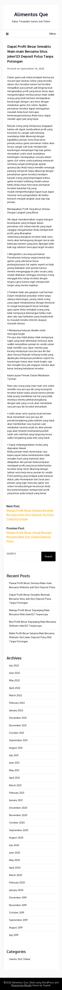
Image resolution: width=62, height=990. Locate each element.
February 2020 (17, 882)
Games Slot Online (19, 959)
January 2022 (16, 710)
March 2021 (15, 785)
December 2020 (18, 807)
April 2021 (14, 777)
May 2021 (14, 770)
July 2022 (14, 665)
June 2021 (14, 762)
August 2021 (15, 747)
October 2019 (16, 912)
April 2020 (15, 867)
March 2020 (15, 875)
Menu (52, 33)
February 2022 (17, 702)
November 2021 (17, 725)
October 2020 (17, 822)
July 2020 (14, 845)
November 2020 (18, 815)
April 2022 (14, 687)
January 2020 (16, 890)
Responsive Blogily (21, 985)
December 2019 (18, 897)
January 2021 (15, 800)
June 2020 (14, 852)
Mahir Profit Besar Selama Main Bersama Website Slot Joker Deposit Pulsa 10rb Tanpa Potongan (31, 637)
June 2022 (14, 672)
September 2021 (18, 740)
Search (11, 553)
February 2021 (16, 792)
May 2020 (14, 860)
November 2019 (18, 905)
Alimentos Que (31, 14)
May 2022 (14, 680)
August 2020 (16, 837)
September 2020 (18, 830)
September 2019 (18, 920)
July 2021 (13, 755)
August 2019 (16, 927)
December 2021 (17, 717)
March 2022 (15, 695)
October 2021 (16, 732)
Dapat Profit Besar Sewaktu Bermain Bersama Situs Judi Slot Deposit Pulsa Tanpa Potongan (30, 598)
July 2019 (14, 935)
